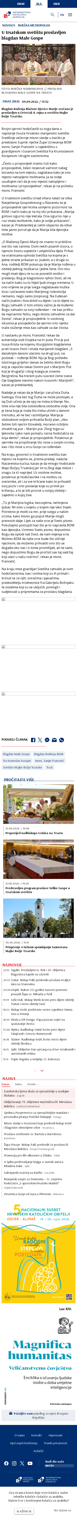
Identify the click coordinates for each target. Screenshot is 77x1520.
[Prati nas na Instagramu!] (14, 1463)
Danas (5, 1084)
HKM (20, 3)
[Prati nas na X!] (22, 1463)
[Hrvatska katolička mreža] (24, 1480)
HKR (57, 3)
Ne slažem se (62, 1510)
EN (62, 15)
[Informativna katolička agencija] (49, 1480)
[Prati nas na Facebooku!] (6, 1463)
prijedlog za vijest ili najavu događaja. (41, 1415)
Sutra (18, 1084)
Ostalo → (33, 1084)
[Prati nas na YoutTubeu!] (30, 1463)
